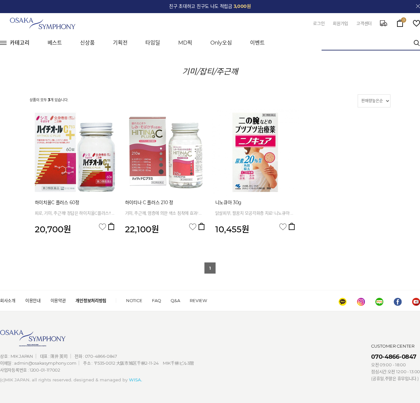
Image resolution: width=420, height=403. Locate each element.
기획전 (120, 43)
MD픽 (185, 43)
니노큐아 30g (228, 202)
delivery (383, 23)
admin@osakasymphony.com (45, 363)
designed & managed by (108, 379)
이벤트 (257, 43)
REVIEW (198, 300)
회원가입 (340, 23)
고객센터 (364, 23)
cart (400, 22)
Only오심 (221, 43)
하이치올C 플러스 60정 (57, 202)
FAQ (156, 300)
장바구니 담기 (111, 226)
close (418, 6)
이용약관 (58, 300)
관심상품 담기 (102, 227)
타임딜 (152, 43)
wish (416, 23)
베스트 (55, 43)
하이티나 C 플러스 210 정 (149, 202)
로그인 (319, 23)
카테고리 (20, 43)
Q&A (175, 300)
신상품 (87, 43)
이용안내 (33, 300)
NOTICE (134, 300)
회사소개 (7, 300)
